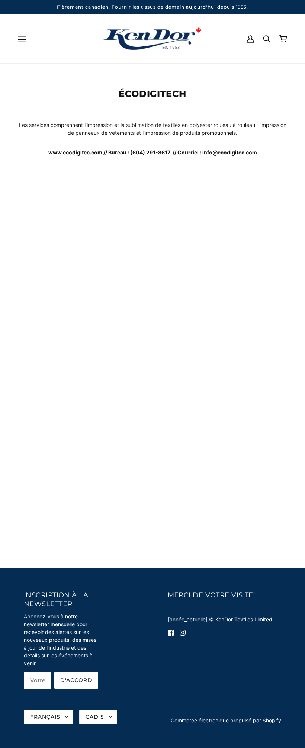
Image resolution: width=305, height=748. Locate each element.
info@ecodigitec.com (229, 152)
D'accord (76, 680)
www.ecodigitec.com (75, 152)
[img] (171, 632)
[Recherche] (266, 38)
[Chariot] (283, 38)
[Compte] (250, 38)
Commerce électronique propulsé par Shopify (226, 720)
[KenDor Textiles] (152, 38)
